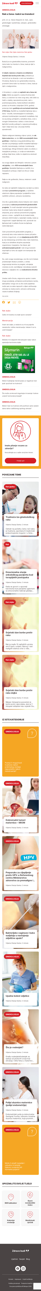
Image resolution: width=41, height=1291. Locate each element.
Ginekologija (8, 9)
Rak (7, 544)
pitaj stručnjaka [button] (27, 3)
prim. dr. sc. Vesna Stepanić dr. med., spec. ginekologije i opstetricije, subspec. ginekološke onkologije (19, 23)
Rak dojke (5, 52)
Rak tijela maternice (17, 52)
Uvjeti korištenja (27, 1279)
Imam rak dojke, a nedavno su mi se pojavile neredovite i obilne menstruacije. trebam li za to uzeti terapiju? (19, 327)
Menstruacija (7, 320)
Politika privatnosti (14, 1283)
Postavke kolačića (27, 1283)
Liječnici (14, 1259)
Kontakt (11, 1279)
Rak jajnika (28, 52)
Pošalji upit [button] (20, 461)
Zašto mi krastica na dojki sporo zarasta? (16, 315)
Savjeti (22, 1259)
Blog (28, 1259)
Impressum (18, 1279)
